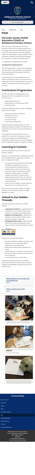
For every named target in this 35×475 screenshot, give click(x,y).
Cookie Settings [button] (21, 440)
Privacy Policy (13, 440)
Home (3, 30)
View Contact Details (17, 22)
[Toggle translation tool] (32, 2)
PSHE (21, 30)
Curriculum (12, 30)
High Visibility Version (17, 435)
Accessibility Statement (17, 438)
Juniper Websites (23, 433)
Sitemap (17, 436)
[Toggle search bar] (28, 2)
